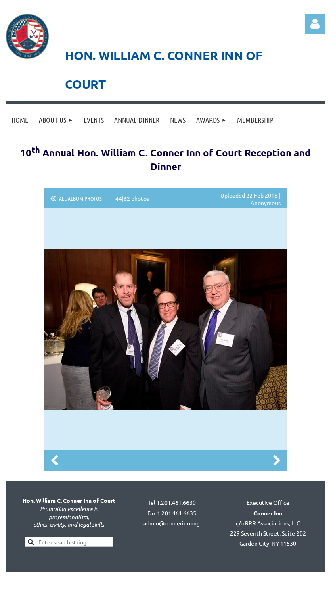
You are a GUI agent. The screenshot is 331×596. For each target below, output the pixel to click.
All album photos (80, 198)
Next (276, 460)
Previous (54, 460)
